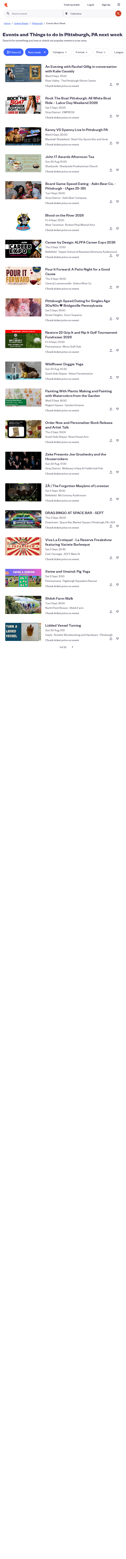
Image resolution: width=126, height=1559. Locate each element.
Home (7, 23)
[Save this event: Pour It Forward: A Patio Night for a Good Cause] (117, 287)
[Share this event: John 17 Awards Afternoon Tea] (111, 170)
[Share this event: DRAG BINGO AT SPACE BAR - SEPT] (111, 526)
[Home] (6, 5)
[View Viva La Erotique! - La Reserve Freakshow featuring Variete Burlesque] (23, 546)
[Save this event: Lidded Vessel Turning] (117, 638)
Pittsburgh (37, 23)
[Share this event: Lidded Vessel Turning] (111, 638)
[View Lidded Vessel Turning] (23, 632)
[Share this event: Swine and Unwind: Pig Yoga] (111, 584)
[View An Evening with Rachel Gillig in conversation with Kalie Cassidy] (23, 73)
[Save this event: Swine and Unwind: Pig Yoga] (117, 584)
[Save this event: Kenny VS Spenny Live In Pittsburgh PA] (117, 143)
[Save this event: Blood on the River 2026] (117, 228)
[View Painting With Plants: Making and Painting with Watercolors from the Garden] (23, 398)
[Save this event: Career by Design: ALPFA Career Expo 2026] (117, 255)
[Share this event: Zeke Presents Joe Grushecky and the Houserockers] (111, 472)
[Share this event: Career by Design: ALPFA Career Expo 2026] (111, 255)
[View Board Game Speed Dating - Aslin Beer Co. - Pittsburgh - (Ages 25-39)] (23, 190)
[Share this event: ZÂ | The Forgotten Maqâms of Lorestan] (111, 499)
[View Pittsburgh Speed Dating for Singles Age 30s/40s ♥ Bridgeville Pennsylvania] (23, 307)
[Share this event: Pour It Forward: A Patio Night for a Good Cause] (111, 287)
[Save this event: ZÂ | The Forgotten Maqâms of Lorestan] (117, 499)
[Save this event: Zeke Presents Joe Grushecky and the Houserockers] (117, 472)
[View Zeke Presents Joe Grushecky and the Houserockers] (23, 461)
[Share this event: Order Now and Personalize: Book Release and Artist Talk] (111, 440)
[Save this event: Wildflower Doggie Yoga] (117, 377)
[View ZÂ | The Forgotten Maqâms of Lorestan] (23, 492)
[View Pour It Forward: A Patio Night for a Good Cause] (23, 276)
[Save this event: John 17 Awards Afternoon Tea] (117, 170)
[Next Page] (72, 647)
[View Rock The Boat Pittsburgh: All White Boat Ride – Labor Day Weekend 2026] (23, 105)
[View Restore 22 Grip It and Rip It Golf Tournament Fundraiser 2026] (23, 339)
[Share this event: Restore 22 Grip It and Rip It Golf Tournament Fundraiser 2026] (111, 350)
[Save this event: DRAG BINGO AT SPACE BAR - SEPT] (117, 526)
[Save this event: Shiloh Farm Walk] (117, 611)
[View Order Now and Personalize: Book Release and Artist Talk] (23, 429)
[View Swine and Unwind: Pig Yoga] (23, 578)
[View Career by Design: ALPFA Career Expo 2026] (23, 249)
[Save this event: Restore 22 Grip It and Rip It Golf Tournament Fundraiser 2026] (117, 350)
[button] (13, 52)
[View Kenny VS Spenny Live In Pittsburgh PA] (23, 136)
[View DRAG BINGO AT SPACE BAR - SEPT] (23, 519)
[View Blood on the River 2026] (23, 222)
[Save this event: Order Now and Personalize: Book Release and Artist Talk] (117, 440)
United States (21, 23)
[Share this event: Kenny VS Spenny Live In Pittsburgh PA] (111, 143)
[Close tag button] (45, 52)
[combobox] (91, 13)
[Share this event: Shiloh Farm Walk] (111, 611)
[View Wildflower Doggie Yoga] (23, 371)
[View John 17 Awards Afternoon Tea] (23, 163)
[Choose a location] (66, 13)
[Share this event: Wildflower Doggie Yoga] (111, 377)
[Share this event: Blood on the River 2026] (111, 228)
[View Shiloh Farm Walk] (23, 605)
